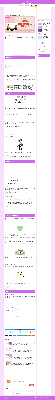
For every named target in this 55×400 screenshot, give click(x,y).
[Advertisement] (20, 10)
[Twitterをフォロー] (12, 311)
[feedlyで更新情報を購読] (13, 311)
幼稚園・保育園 (7, 314)
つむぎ (12, 307)
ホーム (33, 397)
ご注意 (41, 397)
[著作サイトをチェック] (11, 311)
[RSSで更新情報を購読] (14, 311)
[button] (30, 332)
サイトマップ (44, 397)
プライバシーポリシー (37, 397)
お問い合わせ (48, 397)
